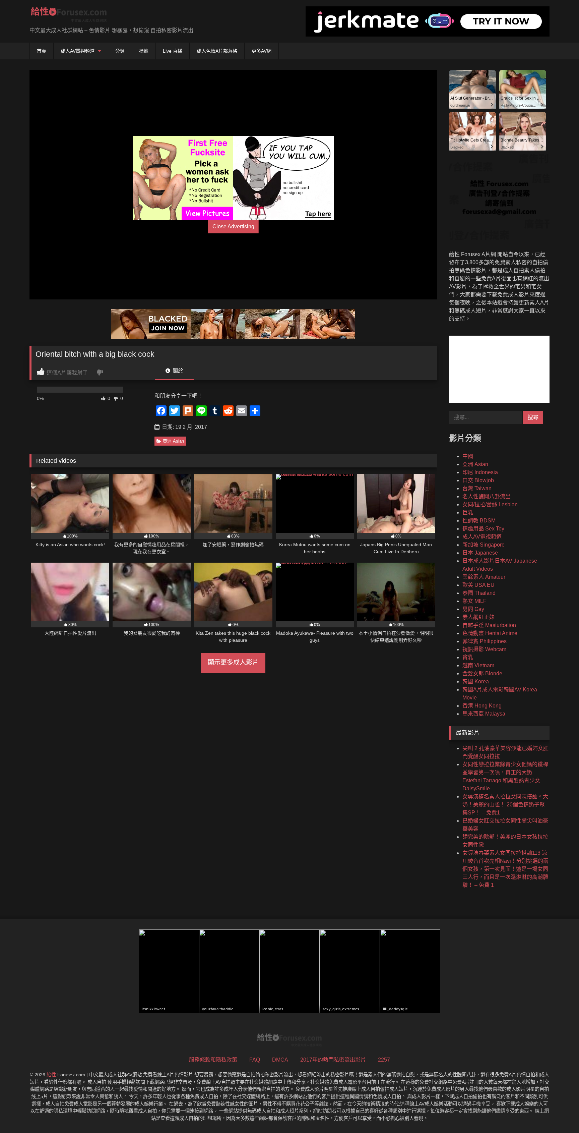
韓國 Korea (475, 681)
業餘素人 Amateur (483, 577)
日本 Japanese (480, 553)
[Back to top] (558, 1113)
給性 (51, 1074)
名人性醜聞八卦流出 (486, 496)
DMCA (280, 1060)
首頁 (41, 51)
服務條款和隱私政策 (213, 1060)
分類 (120, 51)
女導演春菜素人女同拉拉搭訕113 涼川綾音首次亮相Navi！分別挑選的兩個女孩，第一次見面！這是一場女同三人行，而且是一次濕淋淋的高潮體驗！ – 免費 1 (505, 869)
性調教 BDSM (479, 520)
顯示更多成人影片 (233, 662)
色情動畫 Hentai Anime (489, 633)
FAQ (254, 1060)
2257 (384, 1060)
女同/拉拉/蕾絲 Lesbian (490, 504)
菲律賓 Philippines (484, 641)
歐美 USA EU (478, 585)
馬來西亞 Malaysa (483, 714)
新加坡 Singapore (483, 545)
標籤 (143, 51)
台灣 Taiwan (477, 488)
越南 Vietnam (478, 665)
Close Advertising (233, 226)
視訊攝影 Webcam (484, 649)
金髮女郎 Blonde (482, 673)
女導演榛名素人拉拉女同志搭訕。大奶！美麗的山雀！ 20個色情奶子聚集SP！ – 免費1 (505, 804)
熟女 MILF (474, 601)
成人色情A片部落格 (217, 51)
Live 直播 (172, 51)
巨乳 (467, 512)
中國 (467, 456)
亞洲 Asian (173, 441)
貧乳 (467, 657)
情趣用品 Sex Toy (483, 528)
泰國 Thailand (479, 593)
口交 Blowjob (478, 480)
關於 (177, 371)
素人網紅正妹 (478, 617)
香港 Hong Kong (482, 706)
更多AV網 (261, 51)
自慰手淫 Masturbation (489, 625)
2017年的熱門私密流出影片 (333, 1060)
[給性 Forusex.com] (68, 15)
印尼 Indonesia (480, 472)
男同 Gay (473, 609)
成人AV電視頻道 (77, 51)
